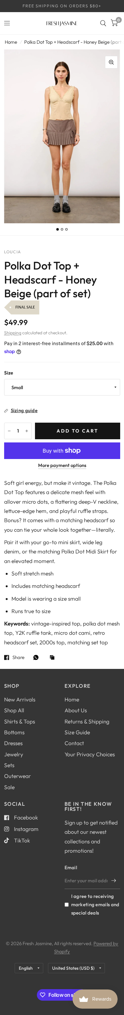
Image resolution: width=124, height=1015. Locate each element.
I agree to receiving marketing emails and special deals (95, 904)
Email (71, 867)
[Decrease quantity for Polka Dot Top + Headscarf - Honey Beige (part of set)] (9, 431)
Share (18, 657)
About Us (76, 710)
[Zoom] (111, 62)
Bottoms (14, 732)
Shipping (12, 333)
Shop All (14, 710)
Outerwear (17, 776)
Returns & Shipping (87, 721)
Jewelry (13, 754)
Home (11, 42)
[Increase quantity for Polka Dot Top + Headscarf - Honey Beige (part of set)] (26, 431)
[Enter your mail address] (113, 880)
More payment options (62, 465)
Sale (9, 787)
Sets (9, 765)
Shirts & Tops (19, 721)
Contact (74, 743)
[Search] (103, 23)
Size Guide (77, 732)
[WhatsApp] (37, 657)
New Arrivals (19, 699)
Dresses (13, 743)
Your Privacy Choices (90, 754)
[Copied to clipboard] (54, 658)
